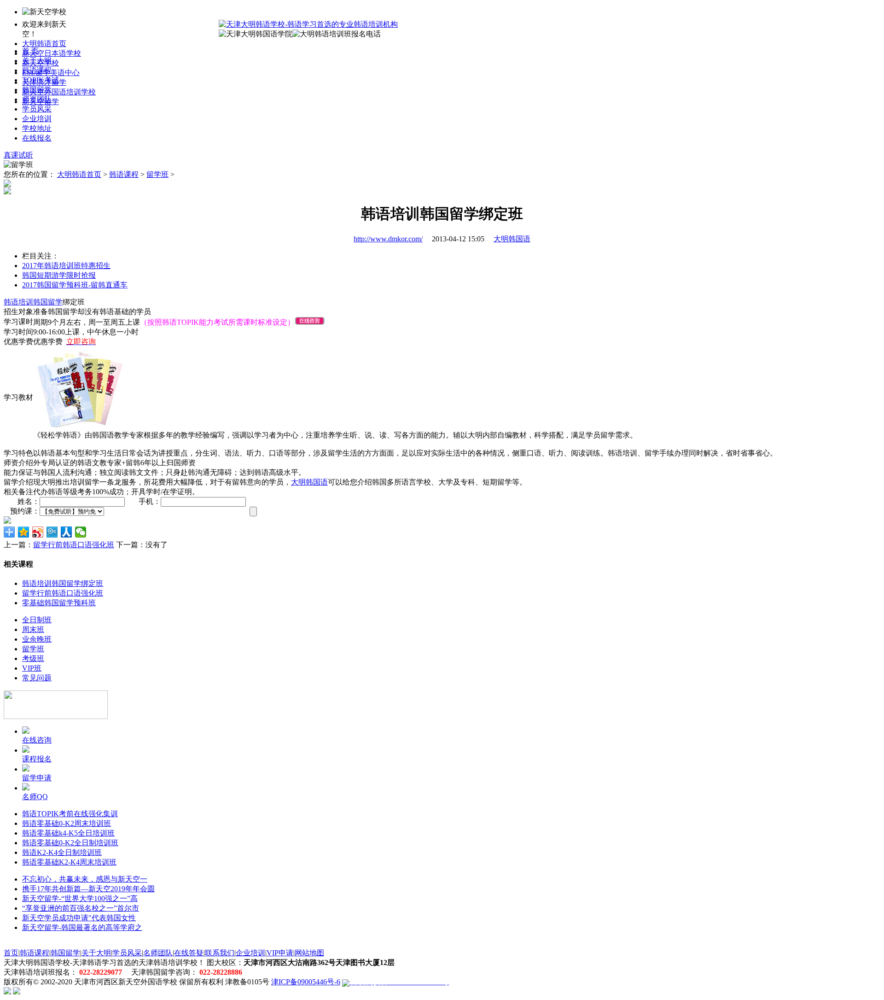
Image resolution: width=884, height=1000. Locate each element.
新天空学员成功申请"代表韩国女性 (79, 918)
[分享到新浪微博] (38, 532)
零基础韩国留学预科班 (59, 603)
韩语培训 (18, 302)
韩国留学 (37, 90)
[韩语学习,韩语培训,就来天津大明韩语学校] (308, 24)
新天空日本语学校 (51, 53)
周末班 (33, 629)
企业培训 (37, 119)
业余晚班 (37, 639)
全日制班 (37, 620)
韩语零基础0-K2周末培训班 (66, 823)
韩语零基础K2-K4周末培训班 (69, 862)
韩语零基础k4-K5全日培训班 (68, 833)
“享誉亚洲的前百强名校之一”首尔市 (80, 908)
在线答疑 (189, 953)
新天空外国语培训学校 (59, 92)
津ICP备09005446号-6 (305, 982)
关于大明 (37, 60)
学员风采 (37, 109)
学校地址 (37, 128)
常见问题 (37, 678)
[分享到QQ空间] (23, 532)
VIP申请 (280, 953)
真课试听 (18, 155)
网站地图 (309, 953)
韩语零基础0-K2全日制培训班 (70, 843)
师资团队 (37, 99)
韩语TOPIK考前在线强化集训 (70, 814)
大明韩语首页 (44, 43)
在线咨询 (37, 740)
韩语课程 (37, 70)
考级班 (33, 658)
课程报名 (37, 759)
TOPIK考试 (40, 80)
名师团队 (158, 953)
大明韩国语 (512, 239)
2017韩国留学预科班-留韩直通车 (75, 285)
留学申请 (37, 778)
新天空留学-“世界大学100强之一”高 (80, 898)
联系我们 (219, 953)
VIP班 (31, 668)
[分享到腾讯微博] (52, 532)
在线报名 (37, 138)
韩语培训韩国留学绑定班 (62, 583)
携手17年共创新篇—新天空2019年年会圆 (88, 889)
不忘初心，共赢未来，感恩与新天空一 (84, 879)
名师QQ (35, 797)
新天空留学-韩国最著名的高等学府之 (82, 927)
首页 (11, 953)
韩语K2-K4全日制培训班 (62, 852)
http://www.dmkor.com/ (388, 239)
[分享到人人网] (66, 532)
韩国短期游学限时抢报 (59, 275)
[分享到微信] (81, 532)
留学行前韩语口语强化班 (73, 545)
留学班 (157, 174)
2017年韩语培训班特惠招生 (66, 265)
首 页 (30, 51)
